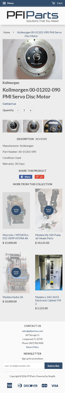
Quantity (8, 110)
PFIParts (31, 376)
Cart (59, 3)
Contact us (9, 103)
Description (25, 138)
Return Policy (32, 347)
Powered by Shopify (45, 376)
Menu (10, 3)
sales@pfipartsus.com (32, 331)
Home (6, 32)
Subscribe (53, 365)
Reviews (41, 138)
